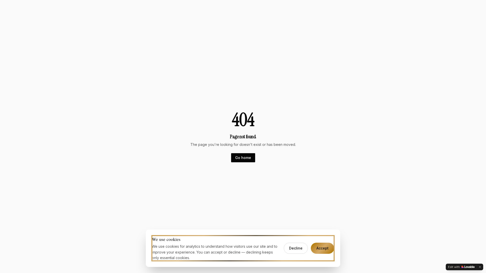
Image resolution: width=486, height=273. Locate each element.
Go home (243, 157)
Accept (322, 248)
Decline (295, 248)
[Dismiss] (480, 267)
